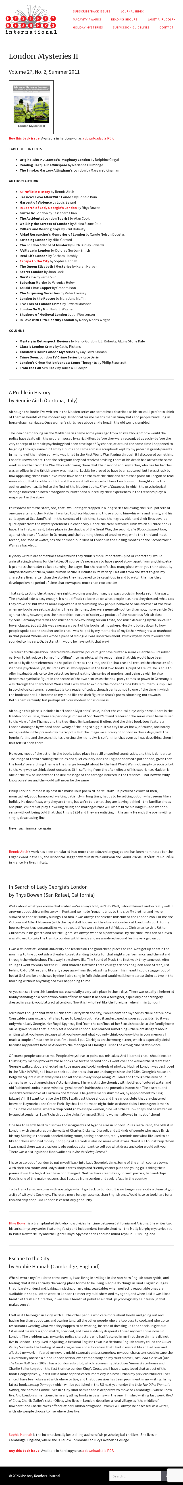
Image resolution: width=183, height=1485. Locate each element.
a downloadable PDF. (98, 138)
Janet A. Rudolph (162, 19)
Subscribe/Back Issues (92, 11)
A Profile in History (35, 191)
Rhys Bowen (18, 1223)
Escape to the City (34, 261)
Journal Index (132, 11)
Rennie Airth (18, 851)
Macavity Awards (87, 19)
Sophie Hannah (20, 1434)
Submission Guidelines (131, 27)
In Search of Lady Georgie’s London (48, 207)
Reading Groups (124, 19)
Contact (166, 27)
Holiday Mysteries (88, 27)
